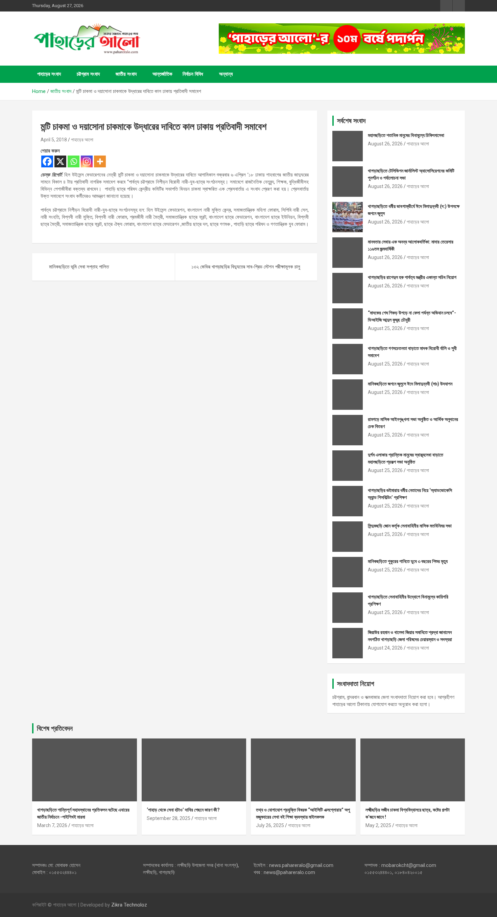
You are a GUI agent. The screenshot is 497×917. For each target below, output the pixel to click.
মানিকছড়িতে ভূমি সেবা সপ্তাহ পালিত (79, 267)
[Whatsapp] (73, 161)
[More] (100, 161)
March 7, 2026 (52, 825)
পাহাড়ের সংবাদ (49, 74)
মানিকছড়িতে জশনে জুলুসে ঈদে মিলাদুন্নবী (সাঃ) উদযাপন (410, 383)
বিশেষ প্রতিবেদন (55, 728)
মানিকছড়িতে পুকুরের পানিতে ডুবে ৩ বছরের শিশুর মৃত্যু (408, 561)
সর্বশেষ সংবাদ (351, 121)
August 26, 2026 (385, 143)
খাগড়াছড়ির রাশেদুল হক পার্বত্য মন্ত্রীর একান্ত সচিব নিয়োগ (412, 277)
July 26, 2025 (270, 825)
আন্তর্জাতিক (162, 74)
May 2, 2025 (378, 825)
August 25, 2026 (385, 328)
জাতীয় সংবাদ (126, 74)
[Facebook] (47, 161)
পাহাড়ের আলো (82, 139)
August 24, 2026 (385, 648)
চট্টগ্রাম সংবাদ (88, 74)
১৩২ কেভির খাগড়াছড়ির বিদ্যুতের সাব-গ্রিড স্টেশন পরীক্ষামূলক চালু (245, 267)
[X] (60, 161)
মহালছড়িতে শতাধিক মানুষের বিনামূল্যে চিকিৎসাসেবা (406, 135)
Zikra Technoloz (129, 905)
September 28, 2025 (168, 818)
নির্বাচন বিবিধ (193, 74)
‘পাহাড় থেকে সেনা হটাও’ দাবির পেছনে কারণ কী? (183, 810)
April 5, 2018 (54, 139)
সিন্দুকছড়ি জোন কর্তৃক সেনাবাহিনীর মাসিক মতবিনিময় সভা (410, 525)
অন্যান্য (226, 74)
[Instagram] (87, 161)
